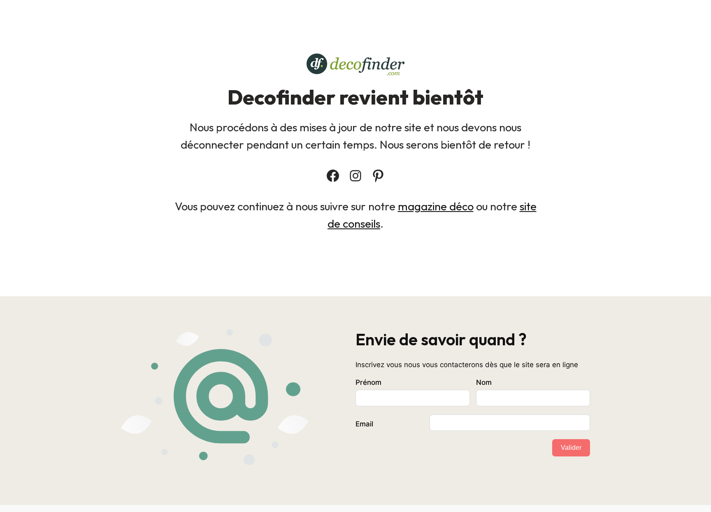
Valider (571, 447)
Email (364, 424)
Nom (484, 382)
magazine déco (436, 206)
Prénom (368, 382)
